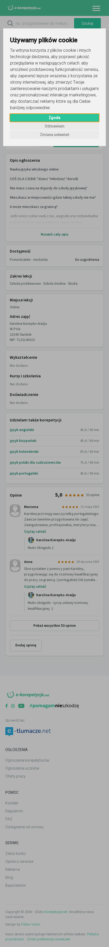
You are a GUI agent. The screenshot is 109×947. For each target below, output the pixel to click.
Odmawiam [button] (55, 126)
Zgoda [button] (54, 118)
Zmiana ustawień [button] (54, 135)
